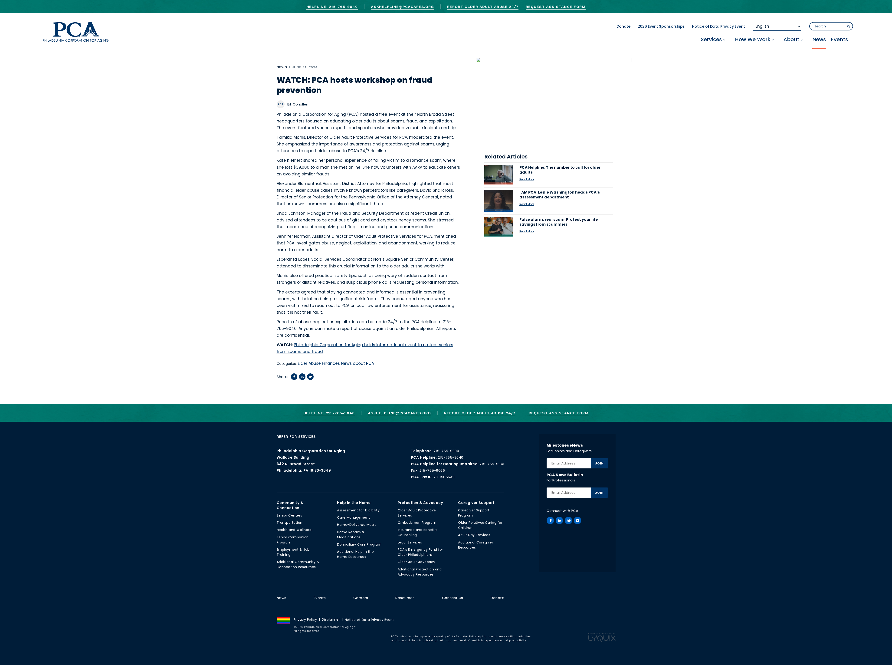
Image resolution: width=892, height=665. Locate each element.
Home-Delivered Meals (356, 524)
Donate (623, 26)
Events (839, 40)
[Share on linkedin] (302, 376)
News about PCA (357, 363)
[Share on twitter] (310, 376)
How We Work (753, 40)
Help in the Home (354, 502)
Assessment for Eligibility (358, 510)
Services (711, 40)
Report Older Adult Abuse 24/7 (482, 6)
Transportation (289, 522)
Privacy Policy (305, 619)
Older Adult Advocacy (416, 562)
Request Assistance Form (555, 6)
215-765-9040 (450, 457)
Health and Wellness (294, 529)
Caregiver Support (476, 502)
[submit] (848, 26)
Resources (405, 597)
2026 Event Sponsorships (661, 26)
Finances (331, 363)
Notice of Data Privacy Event (718, 26)
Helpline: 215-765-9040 (331, 6)
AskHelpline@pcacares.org (402, 6)
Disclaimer (331, 619)
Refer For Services (296, 437)
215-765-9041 (492, 463)
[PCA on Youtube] (577, 520)
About (791, 40)
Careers (360, 597)
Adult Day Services (474, 535)
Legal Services (410, 542)
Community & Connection (290, 505)
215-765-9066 (432, 470)
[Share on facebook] (294, 376)
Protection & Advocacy (420, 502)
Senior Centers (289, 515)
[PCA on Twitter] (568, 520)
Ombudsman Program (417, 522)
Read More (526, 179)
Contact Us (452, 597)
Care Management (353, 517)
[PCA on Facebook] (550, 520)
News (819, 40)
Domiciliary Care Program (359, 544)
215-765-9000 (446, 450)
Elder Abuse (309, 363)
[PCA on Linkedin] (559, 520)
